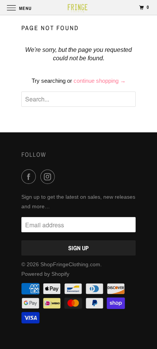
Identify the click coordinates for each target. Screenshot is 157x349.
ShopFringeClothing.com (70, 264)
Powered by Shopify (45, 274)
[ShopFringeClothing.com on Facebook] (30, 176)
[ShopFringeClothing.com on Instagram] (49, 176)
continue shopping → (100, 80)
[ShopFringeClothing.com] (78, 7)
